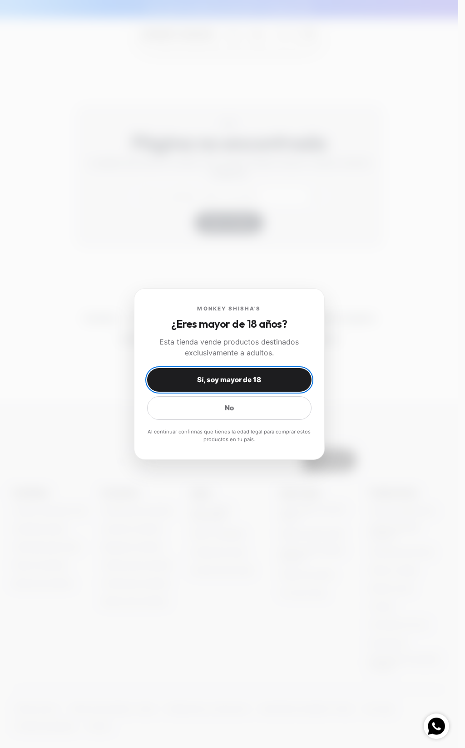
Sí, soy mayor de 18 (229, 379)
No (229, 408)
